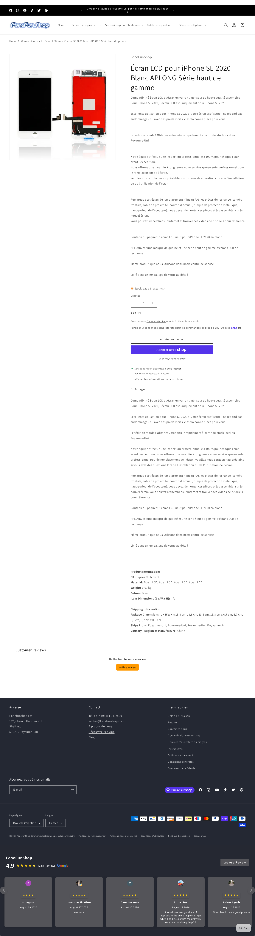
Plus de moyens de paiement (171, 358)
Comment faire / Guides (182, 768)
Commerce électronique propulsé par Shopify (53, 836)
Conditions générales (181, 761)
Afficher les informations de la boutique (158, 379)
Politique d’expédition (179, 836)
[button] (62, 25)
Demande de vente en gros (184, 735)
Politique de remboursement (92, 836)
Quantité (135, 295)
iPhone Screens (30, 41)
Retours (172, 722)
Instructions (175, 748)
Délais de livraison (179, 715)
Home (12, 41)
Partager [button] (140, 389)
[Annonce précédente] (81, 10)
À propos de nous (100, 726)
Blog (92, 737)
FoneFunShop (23, 836)
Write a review (127, 667)
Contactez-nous (177, 729)
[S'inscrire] (72, 789)
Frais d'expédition (156, 321)
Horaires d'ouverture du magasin (188, 742)
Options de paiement (180, 755)
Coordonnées (200, 836)
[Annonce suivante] (173, 10)
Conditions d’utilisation (152, 836)
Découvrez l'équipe (102, 732)
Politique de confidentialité (123, 836)
